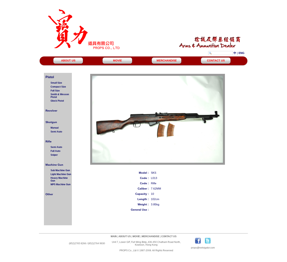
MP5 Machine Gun (60, 184)
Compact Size (58, 86)
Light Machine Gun (61, 174)
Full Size (55, 90)
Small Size (56, 82)
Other (49, 194)
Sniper (54, 155)
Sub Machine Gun (60, 170)
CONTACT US (216, 60)
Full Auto (55, 151)
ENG (241, 53)
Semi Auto (56, 131)
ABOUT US (68, 60)
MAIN (114, 236)
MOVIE (117, 60)
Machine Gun (54, 164)
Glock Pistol (57, 100)
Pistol (49, 77)
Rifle (48, 141)
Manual (55, 127)
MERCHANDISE (167, 60)
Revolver (51, 110)
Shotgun (51, 122)
